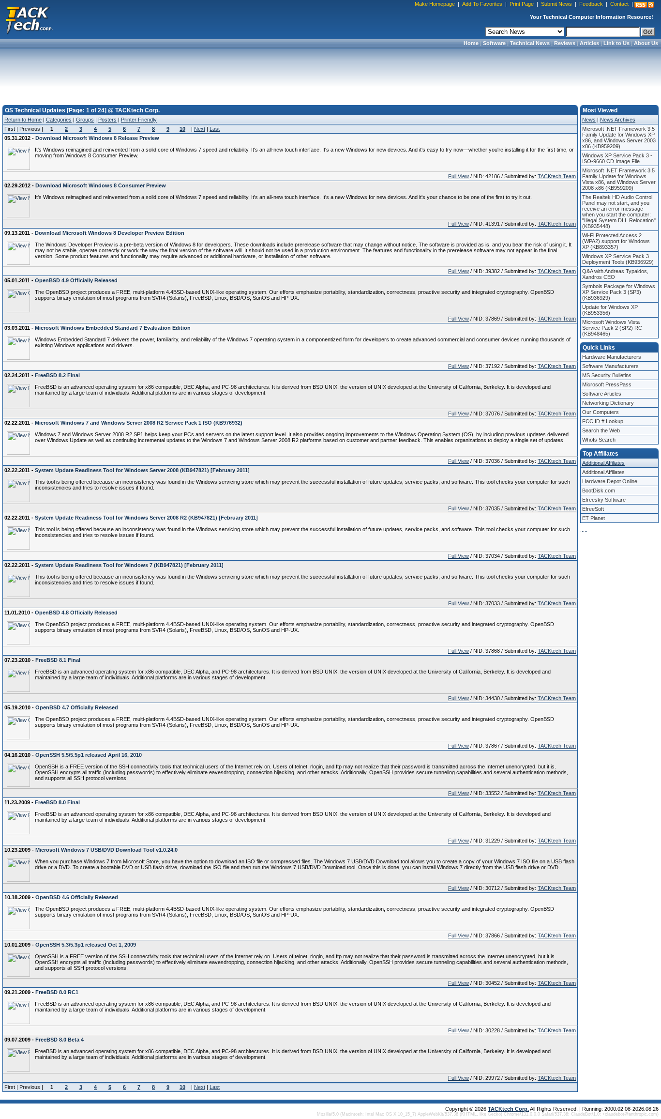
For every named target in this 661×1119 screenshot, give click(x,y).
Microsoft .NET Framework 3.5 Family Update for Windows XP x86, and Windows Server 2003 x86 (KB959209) (619, 137)
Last (215, 129)
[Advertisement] (330, 73)
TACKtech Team (557, 176)
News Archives (617, 120)
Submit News (556, 4)
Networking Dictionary (608, 403)
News (589, 120)
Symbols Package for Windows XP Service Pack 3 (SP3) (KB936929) (618, 292)
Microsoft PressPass (606, 384)
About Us (646, 43)
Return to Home (23, 120)
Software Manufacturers (610, 366)
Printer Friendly (139, 120)
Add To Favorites (482, 4)
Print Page (522, 4)
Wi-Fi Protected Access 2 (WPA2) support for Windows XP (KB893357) (616, 241)
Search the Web (601, 430)
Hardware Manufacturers (611, 357)
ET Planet (593, 518)
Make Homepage (435, 4)
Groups (85, 120)
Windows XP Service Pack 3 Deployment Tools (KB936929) (618, 259)
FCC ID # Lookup (602, 421)
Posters (107, 120)
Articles (589, 43)
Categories (59, 120)
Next (199, 129)
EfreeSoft (593, 509)
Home (471, 43)
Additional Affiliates (603, 463)
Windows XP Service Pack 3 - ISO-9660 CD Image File (617, 158)
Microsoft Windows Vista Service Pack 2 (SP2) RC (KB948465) (612, 328)
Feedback (591, 4)
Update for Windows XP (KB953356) (610, 310)
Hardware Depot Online (609, 481)
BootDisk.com (598, 490)
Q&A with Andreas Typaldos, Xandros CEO (615, 274)
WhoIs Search (599, 440)
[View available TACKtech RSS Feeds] (644, 4)
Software (494, 43)
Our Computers (600, 412)
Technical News (530, 43)
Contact (619, 4)
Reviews (564, 43)
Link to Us (616, 43)
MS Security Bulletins (606, 375)
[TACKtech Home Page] (29, 19)
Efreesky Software (604, 500)
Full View (458, 176)
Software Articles (601, 394)
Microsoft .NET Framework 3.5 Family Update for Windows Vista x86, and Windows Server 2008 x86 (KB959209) (619, 179)
